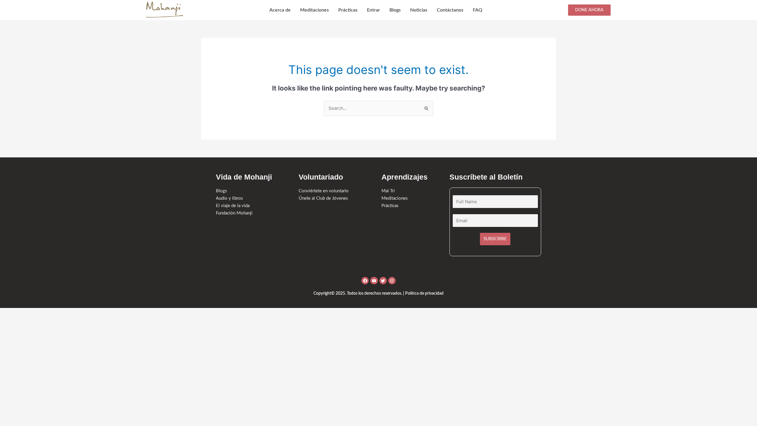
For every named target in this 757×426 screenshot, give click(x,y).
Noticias (418, 10)
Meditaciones (314, 10)
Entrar (373, 10)
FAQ (477, 10)
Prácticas (348, 10)
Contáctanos (450, 10)
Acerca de (280, 10)
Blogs (395, 10)
